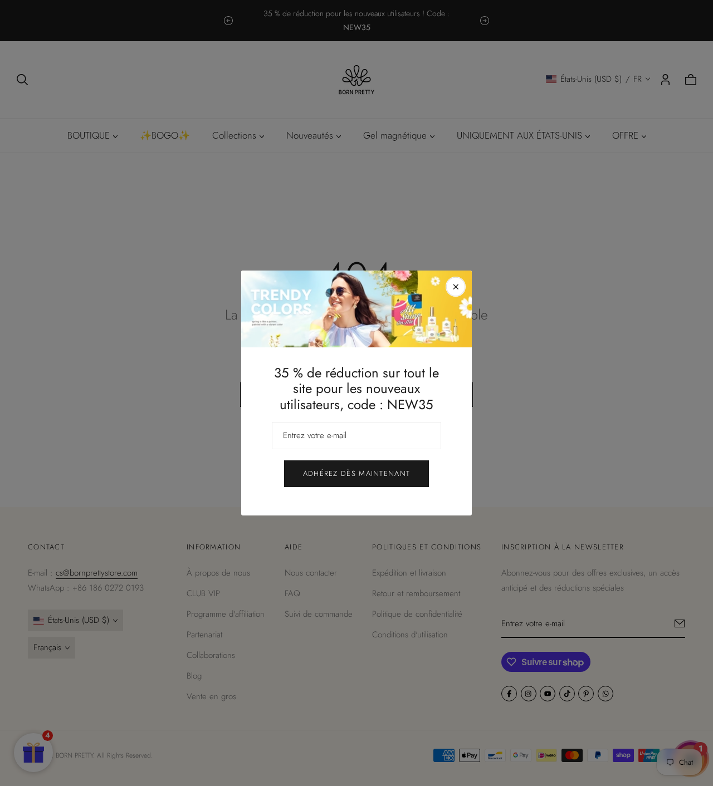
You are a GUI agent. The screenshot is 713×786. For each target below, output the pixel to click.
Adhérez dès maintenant (357, 473)
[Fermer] (456, 287)
